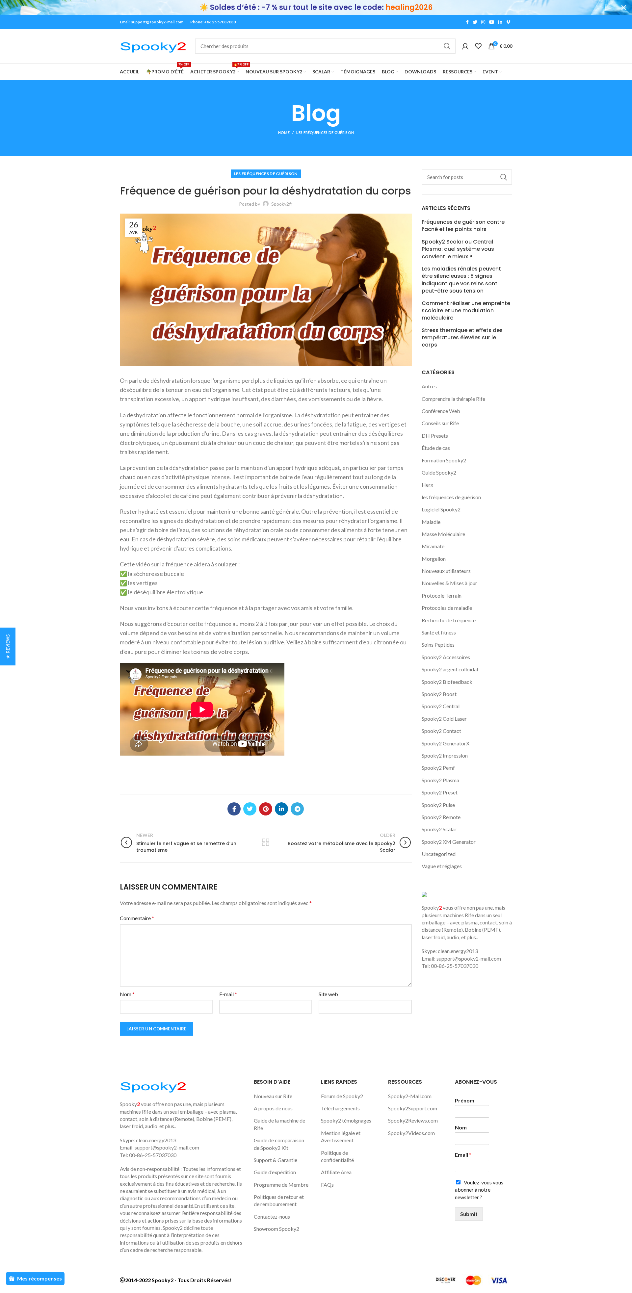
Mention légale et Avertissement (340, 1136)
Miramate (433, 546)
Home (284, 132)
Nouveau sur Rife (273, 1096)
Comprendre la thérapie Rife (453, 399)
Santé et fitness (439, 632)
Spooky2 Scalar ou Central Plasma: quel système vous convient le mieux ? (458, 249)
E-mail (228, 994)
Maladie (431, 522)
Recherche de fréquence (449, 620)
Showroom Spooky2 (276, 1229)
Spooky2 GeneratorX (445, 743)
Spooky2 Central (441, 706)
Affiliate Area (336, 1172)
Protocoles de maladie (447, 608)
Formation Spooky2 (444, 460)
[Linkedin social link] (500, 22)
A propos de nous (273, 1108)
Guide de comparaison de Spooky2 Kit (279, 1144)
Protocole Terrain (441, 595)
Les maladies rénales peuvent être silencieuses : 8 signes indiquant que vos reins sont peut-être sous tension (461, 280)
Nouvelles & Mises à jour (449, 583)
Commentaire (137, 918)
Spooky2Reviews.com (413, 1120)
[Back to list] (266, 842)
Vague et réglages (442, 866)
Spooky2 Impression (445, 755)
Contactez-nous (272, 1216)
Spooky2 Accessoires (446, 657)
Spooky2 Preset (440, 792)
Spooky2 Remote (441, 817)
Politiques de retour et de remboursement (279, 1200)
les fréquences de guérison (325, 132)
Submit (469, 1214)
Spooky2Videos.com (411, 1133)
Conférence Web (441, 411)
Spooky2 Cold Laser (444, 718)
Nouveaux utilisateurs (446, 571)
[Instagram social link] (483, 22)
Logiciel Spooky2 (441, 509)
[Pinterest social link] (265, 808)
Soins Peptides (438, 644)
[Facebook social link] (467, 22)
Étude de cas (436, 448)
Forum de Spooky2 (342, 1096)
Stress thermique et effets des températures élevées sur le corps (462, 338)
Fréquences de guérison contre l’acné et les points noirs (463, 226)
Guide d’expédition (275, 1172)
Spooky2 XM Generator (449, 842)
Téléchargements (340, 1108)
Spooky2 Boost (439, 694)
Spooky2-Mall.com (410, 1096)
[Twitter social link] (475, 22)
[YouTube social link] (491, 22)
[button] (7, 646)
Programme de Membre (281, 1184)
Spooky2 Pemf (438, 767)
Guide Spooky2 (439, 472)
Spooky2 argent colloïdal (450, 669)
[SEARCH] (446, 46)
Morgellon (434, 559)
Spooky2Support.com (412, 1108)
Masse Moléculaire (443, 534)
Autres (429, 386)
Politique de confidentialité (337, 1156)
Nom (127, 994)
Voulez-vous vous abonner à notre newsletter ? (479, 1189)
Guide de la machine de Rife (279, 1124)
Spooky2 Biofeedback (447, 682)
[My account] (465, 46)
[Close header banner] (624, 7)
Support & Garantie (275, 1160)
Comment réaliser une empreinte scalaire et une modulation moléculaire (466, 311)
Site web (328, 994)
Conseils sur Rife (440, 423)
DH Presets (435, 435)
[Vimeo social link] (508, 22)
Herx (427, 484)
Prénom (464, 1100)
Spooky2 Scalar (439, 829)
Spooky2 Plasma (440, 780)
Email (463, 1154)
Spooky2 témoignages (346, 1120)
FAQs (327, 1184)
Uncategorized (439, 854)
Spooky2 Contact (441, 731)
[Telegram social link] (297, 808)
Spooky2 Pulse (438, 805)
